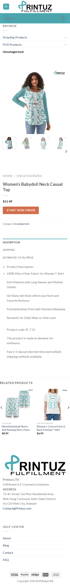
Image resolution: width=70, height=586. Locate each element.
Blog (6, 545)
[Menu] (6, 7)
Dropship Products (15, 37)
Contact (8, 552)
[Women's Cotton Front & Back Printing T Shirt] (52, 404)
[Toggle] (65, 37)
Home (7, 176)
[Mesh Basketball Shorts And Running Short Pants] (17, 404)
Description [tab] (11, 242)
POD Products (12, 44)
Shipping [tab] (9, 249)
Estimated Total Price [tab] (18, 257)
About (7, 538)
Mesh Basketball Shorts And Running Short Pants (16, 428)
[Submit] (62, 18)
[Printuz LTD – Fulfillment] (35, 6)
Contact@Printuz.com (17, 508)
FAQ (6, 559)
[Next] (61, 101)
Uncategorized (13, 51)
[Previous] (8, 101)
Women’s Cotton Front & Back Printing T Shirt (51, 428)
